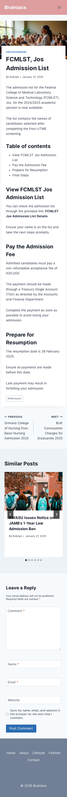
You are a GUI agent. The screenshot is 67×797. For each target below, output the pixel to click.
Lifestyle (38, 753)
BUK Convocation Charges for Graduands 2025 (50, 427)
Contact (33, 760)
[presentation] (33, 491)
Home (11, 753)
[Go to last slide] (10, 514)
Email (13, 682)
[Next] (57, 514)
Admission (14, 398)
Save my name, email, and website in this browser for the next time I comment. (35, 714)
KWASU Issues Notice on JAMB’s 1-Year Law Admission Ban (31, 523)
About (23, 753)
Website (14, 700)
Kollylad (14, 76)
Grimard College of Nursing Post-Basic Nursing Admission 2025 (16, 427)
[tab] (26, 560)
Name (13, 664)
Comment (16, 611)
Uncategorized (16, 52)
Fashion (54, 753)
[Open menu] (59, 7)
